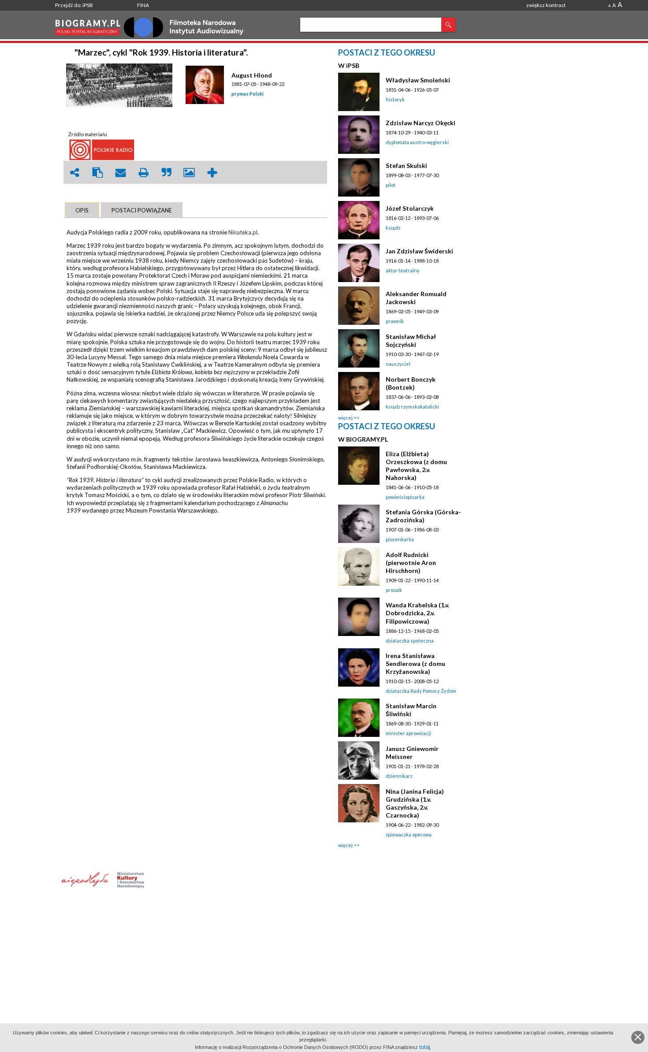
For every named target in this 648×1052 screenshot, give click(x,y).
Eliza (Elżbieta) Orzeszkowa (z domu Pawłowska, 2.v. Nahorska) (416, 465)
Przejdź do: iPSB (74, 5)
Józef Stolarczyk (410, 208)
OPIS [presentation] (82, 210)
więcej (345, 417)
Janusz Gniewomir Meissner (412, 752)
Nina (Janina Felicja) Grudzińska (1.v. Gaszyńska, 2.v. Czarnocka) (415, 803)
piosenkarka (400, 539)
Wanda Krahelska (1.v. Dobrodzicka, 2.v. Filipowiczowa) (417, 613)
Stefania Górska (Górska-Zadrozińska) (423, 516)
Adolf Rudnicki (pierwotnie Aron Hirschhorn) (411, 562)
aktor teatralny (403, 270)
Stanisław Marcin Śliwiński (411, 709)
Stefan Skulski (406, 165)
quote (166, 172)
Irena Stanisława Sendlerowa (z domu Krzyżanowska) (415, 663)
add (212, 172)
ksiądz (393, 227)
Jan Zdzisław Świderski (419, 251)
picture (189, 172)
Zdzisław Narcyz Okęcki (420, 122)
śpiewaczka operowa (409, 834)
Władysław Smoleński (418, 80)
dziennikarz (399, 776)
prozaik (394, 590)
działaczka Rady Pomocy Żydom (421, 691)
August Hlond (251, 75)
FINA (143, 5)
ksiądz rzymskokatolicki (412, 406)
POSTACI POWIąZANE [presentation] (142, 210)
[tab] (82, 210)
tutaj (424, 1047)
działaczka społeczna (410, 640)
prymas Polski (247, 94)
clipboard (97, 172)
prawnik (395, 321)
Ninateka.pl (242, 232)
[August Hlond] (206, 85)
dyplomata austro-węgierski (417, 142)
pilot (390, 185)
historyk (395, 99)
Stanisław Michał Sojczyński (411, 340)
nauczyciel (398, 364)
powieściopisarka (405, 497)
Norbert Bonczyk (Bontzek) (411, 383)
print (143, 172)
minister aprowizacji (408, 733)
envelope (120, 172)
